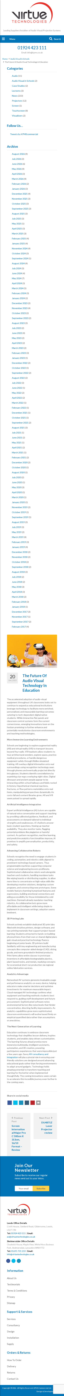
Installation (13, 1337)
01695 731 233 (18, 1251)
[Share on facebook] (9, 1103)
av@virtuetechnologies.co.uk (21, 1236)
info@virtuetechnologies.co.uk (20, 1254)
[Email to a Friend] (38, 1103)
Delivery (11, 1366)
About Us (11, 1278)
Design (10, 1331)
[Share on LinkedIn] (21, 1103)
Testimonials (13, 1284)
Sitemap (11, 1303)
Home (5, 59)
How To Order (14, 1360)
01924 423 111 (18, 1233)
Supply (10, 1344)
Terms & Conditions (17, 1290)
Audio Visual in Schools (20, 59)
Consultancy (13, 1325)
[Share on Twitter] (15, 1103)
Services (11, 1319)
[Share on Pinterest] (32, 1103)
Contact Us (12, 1378)
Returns (11, 1372)
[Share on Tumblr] (27, 1103)
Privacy (11, 1296)
